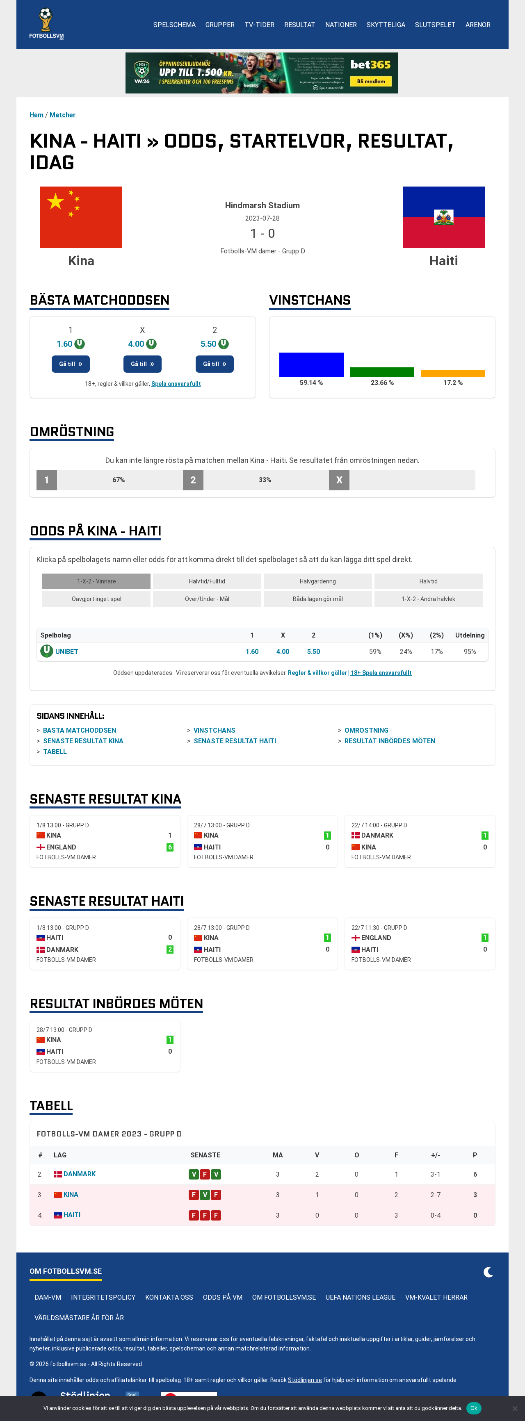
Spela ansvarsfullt (176, 383)
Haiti (72, 1215)
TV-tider (259, 25)
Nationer (341, 25)
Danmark (80, 1174)
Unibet (66, 652)
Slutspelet (435, 25)
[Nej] (515, 1408)
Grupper (220, 25)
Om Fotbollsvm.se (284, 1297)
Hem (36, 115)
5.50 (313, 652)
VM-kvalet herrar (436, 1297)
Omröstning (366, 730)
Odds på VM (222, 1297)
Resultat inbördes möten (390, 741)
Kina (71, 1194)
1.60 (252, 652)
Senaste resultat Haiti (235, 741)
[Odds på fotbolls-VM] (262, 72)
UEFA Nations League (360, 1297)
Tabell (55, 752)
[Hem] (47, 24)
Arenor (478, 25)
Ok (474, 1408)
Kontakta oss (169, 1297)
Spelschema (174, 25)
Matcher (63, 115)
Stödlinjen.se (305, 1380)
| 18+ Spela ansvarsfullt (380, 673)
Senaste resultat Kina (83, 741)
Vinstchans (214, 730)
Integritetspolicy (103, 1297)
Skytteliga (386, 25)
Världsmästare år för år (79, 1318)
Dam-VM (47, 1297)
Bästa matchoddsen (79, 730)
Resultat (299, 25)
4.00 (282, 652)
